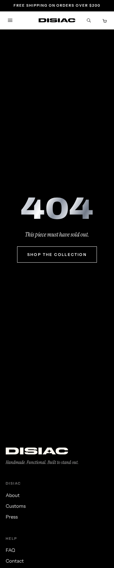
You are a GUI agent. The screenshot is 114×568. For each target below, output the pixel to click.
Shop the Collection (57, 254)
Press (12, 517)
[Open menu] (10, 20)
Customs (16, 506)
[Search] (89, 20)
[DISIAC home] (57, 20)
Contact (15, 561)
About (13, 495)
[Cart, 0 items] (104, 20)
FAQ (10, 550)
